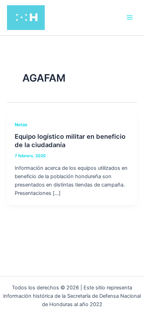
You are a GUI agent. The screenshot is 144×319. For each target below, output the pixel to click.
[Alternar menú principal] (129, 17)
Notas (21, 124)
